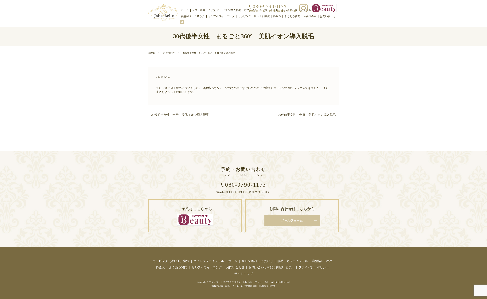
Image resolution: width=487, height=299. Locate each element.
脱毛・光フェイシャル (292, 261)
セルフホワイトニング (221, 16)
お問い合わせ (328, 16)
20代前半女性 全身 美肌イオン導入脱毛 (180, 114)
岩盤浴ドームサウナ (193, 16)
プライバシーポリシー (313, 267)
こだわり (213, 10)
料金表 (277, 16)
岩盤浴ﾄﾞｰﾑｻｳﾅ (322, 261)
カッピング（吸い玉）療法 (254, 16)
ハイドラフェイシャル (208, 261)
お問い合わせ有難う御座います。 (271, 267)
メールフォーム (292, 220)
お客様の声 (310, 16)
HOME (151, 53)
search (182, 22)
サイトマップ (243, 273)
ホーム (185, 10)
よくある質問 (292, 16)
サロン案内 (198, 10)
